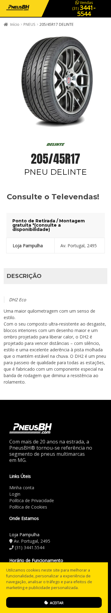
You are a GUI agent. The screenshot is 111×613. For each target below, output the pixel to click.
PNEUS (29, 24)
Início (14, 24)
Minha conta (21, 487)
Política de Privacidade (31, 500)
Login (14, 494)
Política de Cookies (28, 507)
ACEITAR (56, 602)
